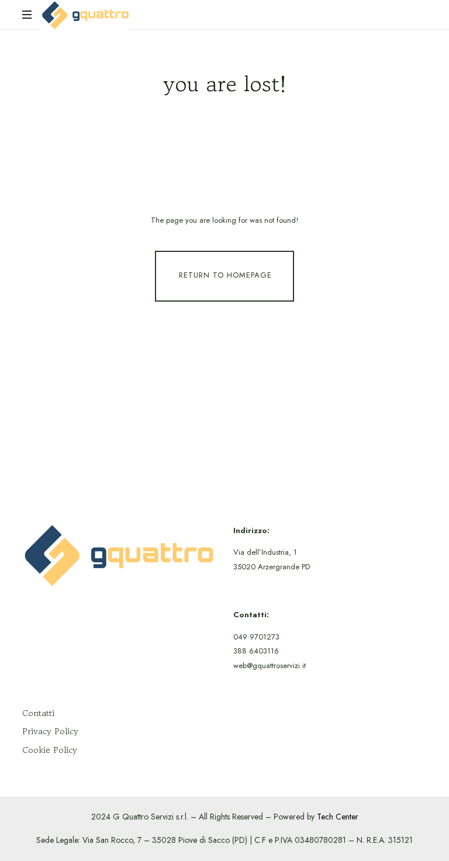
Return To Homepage (225, 275)
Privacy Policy (50, 731)
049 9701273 (256, 636)
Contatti (38, 713)
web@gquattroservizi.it (269, 665)
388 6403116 (256, 650)
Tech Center (337, 816)
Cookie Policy (49, 750)
